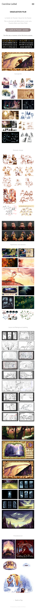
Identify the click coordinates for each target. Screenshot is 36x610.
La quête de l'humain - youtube (18, 30)
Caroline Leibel (9, 4)
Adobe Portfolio (21, 607)
